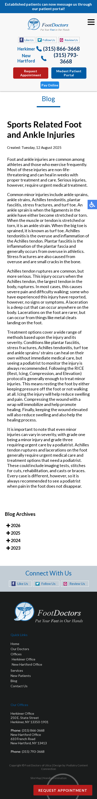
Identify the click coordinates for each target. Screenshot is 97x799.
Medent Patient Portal (68, 73)
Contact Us (19, 686)
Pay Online (49, 85)
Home (15, 644)
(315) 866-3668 (61, 49)
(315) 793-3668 (66, 58)
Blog (14, 681)
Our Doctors (20, 649)
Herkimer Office (23, 659)
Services (17, 670)
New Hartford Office (27, 664)
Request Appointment (30, 73)
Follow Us (49, 40)
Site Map (35, 778)
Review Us (71, 40)
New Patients (21, 676)
